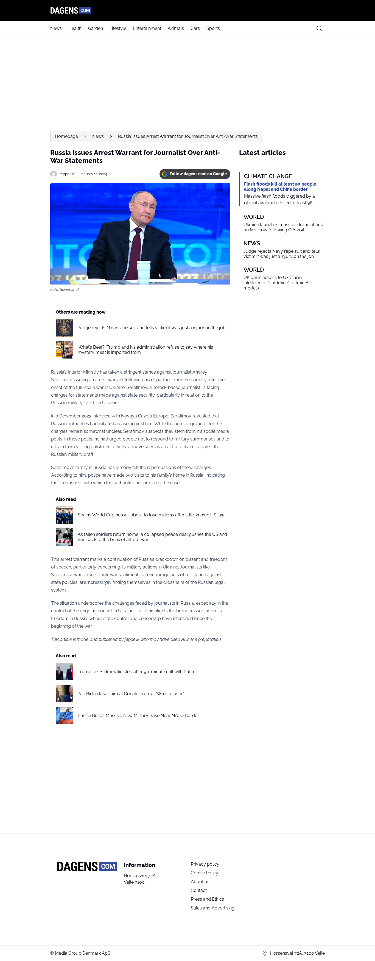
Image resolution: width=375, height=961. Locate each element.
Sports (213, 28)
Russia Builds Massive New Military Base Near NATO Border (138, 715)
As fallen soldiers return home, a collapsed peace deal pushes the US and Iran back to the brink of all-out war (152, 537)
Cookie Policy (204, 872)
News (56, 28)
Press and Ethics (207, 899)
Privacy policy (205, 864)
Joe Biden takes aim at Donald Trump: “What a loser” (131, 693)
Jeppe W (66, 174)
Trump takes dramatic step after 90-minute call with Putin (136, 671)
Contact (199, 890)
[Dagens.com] (187, 10)
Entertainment (147, 28)
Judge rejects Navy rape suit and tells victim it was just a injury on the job (152, 327)
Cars (195, 28)
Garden (95, 28)
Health (75, 28)
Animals (176, 28)
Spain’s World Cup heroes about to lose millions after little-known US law (151, 515)
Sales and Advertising (212, 908)
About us (200, 881)
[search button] (319, 28)
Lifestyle (118, 28)
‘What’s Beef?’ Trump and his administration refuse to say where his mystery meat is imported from (145, 350)
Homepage (66, 136)
